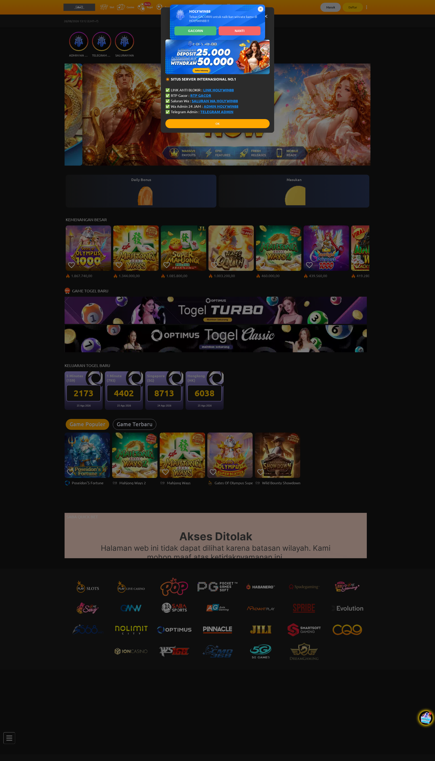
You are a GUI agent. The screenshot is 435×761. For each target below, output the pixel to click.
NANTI (239, 31)
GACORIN (195, 31)
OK (217, 123)
